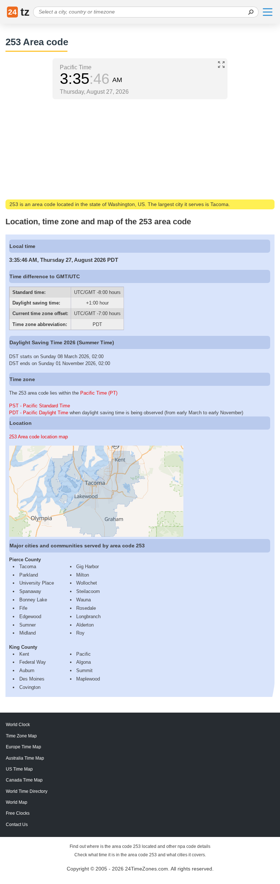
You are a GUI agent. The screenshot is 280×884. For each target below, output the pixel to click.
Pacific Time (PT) (98, 393)
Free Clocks (18, 813)
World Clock (18, 724)
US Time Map (19, 769)
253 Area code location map (38, 436)
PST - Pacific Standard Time (39, 405)
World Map (16, 802)
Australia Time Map (25, 758)
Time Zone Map (21, 735)
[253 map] (96, 535)
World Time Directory (26, 791)
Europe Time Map (23, 746)
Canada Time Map (24, 780)
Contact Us (17, 824)
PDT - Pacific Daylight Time (38, 412)
